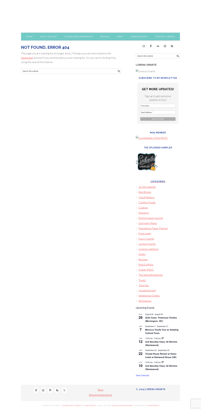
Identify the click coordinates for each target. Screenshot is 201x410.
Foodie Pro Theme (71, 405)
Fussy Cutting (146, 238)
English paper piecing (150, 218)
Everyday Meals (147, 223)
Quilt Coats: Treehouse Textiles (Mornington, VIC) (161, 319)
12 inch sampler (147, 186)
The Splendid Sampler (150, 274)
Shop (100, 389)
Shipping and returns (100, 394)
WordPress (154, 405)
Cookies (143, 207)
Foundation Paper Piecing (153, 228)
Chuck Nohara (146, 197)
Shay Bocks (90, 405)
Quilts (142, 254)
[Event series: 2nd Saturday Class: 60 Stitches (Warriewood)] (162, 338)
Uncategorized (147, 290)
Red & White (145, 264)
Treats (142, 280)
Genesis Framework (122, 405)
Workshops (144, 300)
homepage (27, 57)
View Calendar (142, 375)
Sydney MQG (146, 269)
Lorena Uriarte (100, 15)
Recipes (143, 259)
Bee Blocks (144, 192)
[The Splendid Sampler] (147, 174)
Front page (144, 233)
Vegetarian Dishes (149, 295)
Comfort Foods (147, 202)
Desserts (143, 212)
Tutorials (143, 285)
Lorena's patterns (148, 249)
